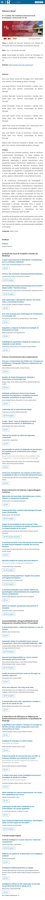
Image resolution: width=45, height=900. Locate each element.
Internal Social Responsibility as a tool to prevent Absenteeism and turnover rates (20, 658)
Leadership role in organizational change (17, 409)
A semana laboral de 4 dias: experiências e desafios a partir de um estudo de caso (21, 702)
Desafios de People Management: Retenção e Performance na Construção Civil (18, 378)
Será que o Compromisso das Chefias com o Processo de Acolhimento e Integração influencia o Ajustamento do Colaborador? (22, 363)
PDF (6, 268)
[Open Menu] (2, 2)
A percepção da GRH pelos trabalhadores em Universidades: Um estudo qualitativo (18, 807)
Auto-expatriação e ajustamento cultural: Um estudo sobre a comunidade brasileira (21, 301)
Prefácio (5, 244)
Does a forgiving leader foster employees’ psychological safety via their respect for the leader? (22, 822)
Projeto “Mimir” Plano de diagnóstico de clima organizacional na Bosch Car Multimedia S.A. (19, 422)
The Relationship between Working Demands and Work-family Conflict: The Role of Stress (22, 287)
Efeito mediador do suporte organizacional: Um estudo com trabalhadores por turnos (22, 793)
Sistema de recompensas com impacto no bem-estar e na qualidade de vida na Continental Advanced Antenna (22, 474)
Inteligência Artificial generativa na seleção (17, 868)
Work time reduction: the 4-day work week (17, 687)
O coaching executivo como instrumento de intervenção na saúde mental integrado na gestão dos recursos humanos (22, 544)
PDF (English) (9, 280)
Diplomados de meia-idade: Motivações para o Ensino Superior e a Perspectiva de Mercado (21, 497)
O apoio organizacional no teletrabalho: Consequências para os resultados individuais (22, 261)
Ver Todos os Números (9, 895)
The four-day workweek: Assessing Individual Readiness (22, 274)
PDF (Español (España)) (12, 537)
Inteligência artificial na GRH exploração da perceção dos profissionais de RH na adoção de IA (21, 885)
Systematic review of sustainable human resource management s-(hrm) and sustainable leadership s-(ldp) (22, 642)
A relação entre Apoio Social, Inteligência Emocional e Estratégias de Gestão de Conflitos (21, 777)
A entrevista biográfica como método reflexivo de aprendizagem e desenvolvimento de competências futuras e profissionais (20, 592)
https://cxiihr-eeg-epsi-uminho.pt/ (21, 65)
